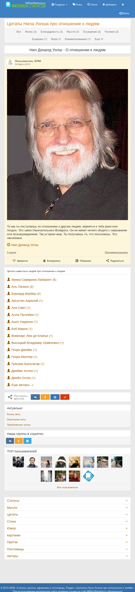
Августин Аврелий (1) (27, 300)
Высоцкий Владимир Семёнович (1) (37, 342)
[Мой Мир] (55, 397)
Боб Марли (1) (21, 328)
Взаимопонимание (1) (78, 39)
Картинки (13, 535)
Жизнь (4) (31, 31)
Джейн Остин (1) (23, 377)
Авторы (12, 556)
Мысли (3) (73, 31)
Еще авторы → (22, 384)
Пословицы (15, 549)
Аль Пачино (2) (22, 286)
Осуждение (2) (92, 31)
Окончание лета (16, 419)
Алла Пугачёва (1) (24, 314)
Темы (78, 4)
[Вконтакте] (35, 397)
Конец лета (13, 414)
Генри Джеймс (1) (24, 349)
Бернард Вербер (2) (26, 293)
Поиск (93, 4)
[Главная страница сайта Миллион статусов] (25, 4)
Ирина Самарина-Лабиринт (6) (33, 279)
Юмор (11, 528)
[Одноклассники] (45, 397)
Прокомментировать (116, 252)
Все (19, 31)
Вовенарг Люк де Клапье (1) (32, 335)
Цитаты (12, 514)
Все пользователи (67, 487)
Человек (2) (112, 31)
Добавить (111, 4)
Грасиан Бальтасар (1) (27, 363)
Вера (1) (56, 39)
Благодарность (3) (52, 31)
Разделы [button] (60, 4)
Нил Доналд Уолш (24, 245)
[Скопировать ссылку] (64, 397)
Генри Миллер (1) (24, 356)
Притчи (12, 542)
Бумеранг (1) (39, 39)
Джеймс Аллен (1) (24, 370)
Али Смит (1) (20, 307)
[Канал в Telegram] (27, 441)
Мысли (12, 507)
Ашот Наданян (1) (24, 321)
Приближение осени (18, 424)
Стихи (11, 521)
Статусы (13, 500)
